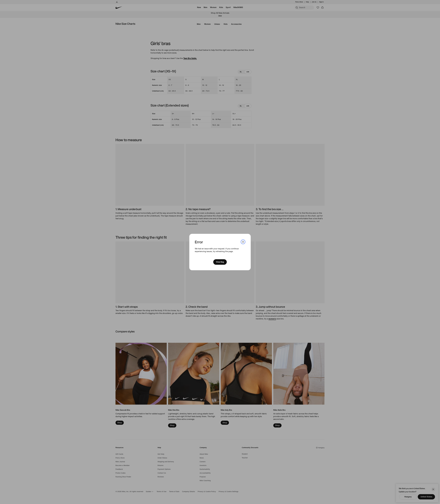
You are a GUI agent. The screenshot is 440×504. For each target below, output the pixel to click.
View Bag (220, 262)
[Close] (243, 242)
